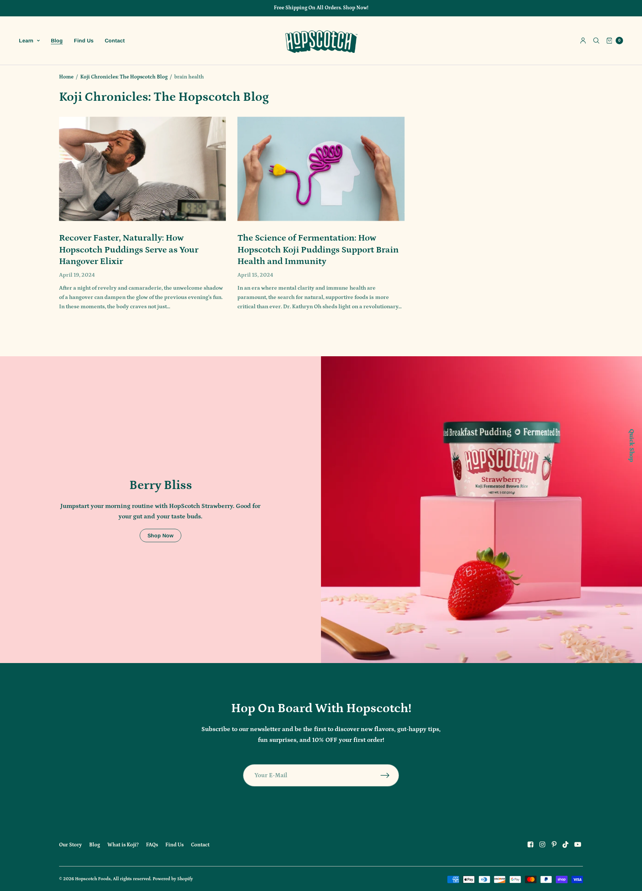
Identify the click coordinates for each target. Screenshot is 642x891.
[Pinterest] (554, 844)
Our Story (70, 845)
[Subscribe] (389, 775)
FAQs (152, 845)
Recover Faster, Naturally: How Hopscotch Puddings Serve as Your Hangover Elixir (128, 249)
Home (66, 77)
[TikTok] (565, 844)
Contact (115, 41)
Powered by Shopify (173, 878)
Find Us (84, 41)
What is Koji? (123, 845)
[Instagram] (542, 844)
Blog (57, 41)
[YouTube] (577, 844)
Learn (26, 41)
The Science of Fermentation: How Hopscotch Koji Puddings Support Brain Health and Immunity (318, 249)
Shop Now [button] (160, 535)
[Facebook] (530, 844)
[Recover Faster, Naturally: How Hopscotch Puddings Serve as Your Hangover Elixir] (142, 169)
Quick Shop (631, 445)
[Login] (583, 40)
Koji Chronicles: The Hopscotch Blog (124, 77)
